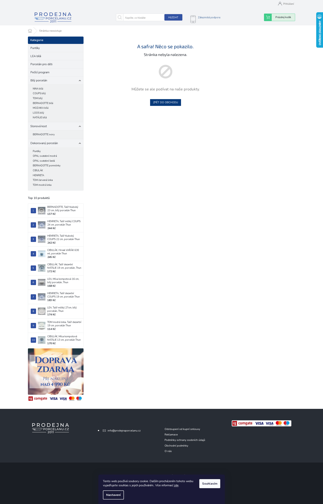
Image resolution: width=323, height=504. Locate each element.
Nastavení (113, 495)
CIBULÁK (38, 170)
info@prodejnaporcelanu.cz (124, 430)
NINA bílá (38, 88)
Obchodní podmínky (176, 445)
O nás (168, 451)
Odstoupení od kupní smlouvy (182, 429)
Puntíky (35, 48)
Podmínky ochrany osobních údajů (185, 440)
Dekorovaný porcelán (44, 143)
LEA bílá (35, 56)
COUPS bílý (39, 93)
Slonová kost (38, 126)
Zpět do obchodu (165, 102)
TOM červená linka (43, 180)
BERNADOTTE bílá (43, 103)
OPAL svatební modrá (45, 156)
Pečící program (39, 72)
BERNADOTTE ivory (44, 134)
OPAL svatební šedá (44, 161)
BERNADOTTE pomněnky (47, 165)
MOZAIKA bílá (40, 108)
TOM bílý (38, 98)
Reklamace (171, 434)
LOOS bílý (38, 113)
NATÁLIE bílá (40, 117)
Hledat (173, 17)
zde (176, 485)
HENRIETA (38, 175)
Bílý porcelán (38, 80)
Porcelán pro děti (41, 64)
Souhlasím (209, 484)
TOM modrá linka (42, 185)
